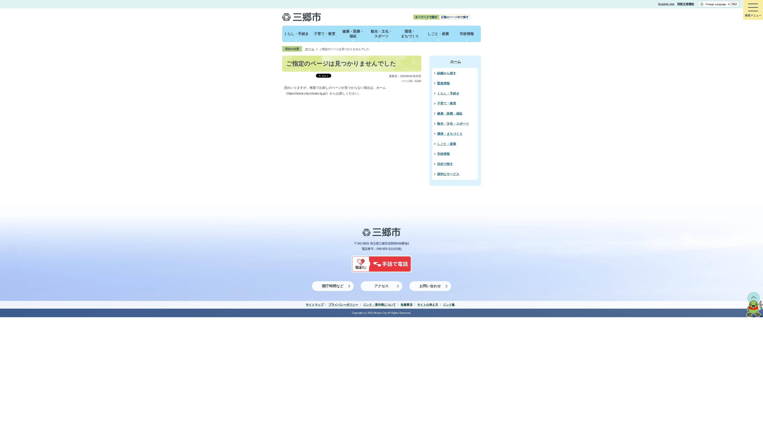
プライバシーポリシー (343, 304)
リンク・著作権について (379, 304)
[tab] (426, 17)
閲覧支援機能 (685, 4)
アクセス (381, 286)
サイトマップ (315, 304)
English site (666, 4)
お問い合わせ (430, 286)
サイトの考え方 (427, 304)
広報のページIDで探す (455, 17)
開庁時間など (333, 286)
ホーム (310, 49)
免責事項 (406, 304)
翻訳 (734, 4)
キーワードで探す (426, 17)
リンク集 (449, 304)
